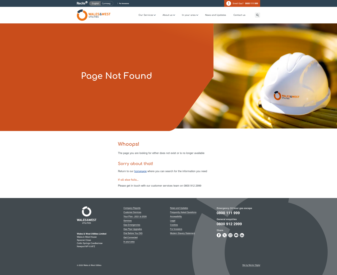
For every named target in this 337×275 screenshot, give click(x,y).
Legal (172, 220)
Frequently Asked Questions (183, 212)
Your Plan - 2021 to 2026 (135, 216)
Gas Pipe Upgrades (132, 228)
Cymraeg (107, 3)
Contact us (239, 15)
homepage (140, 171)
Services (127, 220)
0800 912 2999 (229, 223)
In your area (129, 241)
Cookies (174, 224)
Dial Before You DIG (132, 233)
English (96, 3)
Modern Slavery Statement (182, 233)
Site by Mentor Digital (251, 265)
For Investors (124, 3)
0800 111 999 (228, 212)
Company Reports (131, 207)
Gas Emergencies (131, 224)
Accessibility (176, 216)
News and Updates (215, 15)
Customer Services (132, 212)
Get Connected (130, 237)
